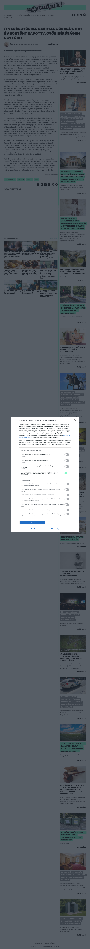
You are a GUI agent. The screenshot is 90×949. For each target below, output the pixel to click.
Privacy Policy (55, 529)
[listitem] (45, 451)
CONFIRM (32, 522)
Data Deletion (35, 529)
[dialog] (45, 474)
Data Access (45, 529)
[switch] (67, 454)
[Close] (75, 420)
